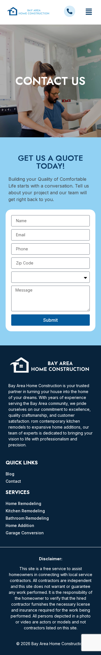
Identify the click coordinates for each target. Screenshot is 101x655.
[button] (88, 12)
